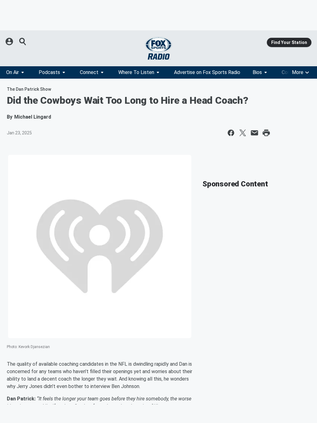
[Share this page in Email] (254, 133)
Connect (89, 72)
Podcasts (49, 72)
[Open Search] (23, 41)
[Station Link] (158, 48)
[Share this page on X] (242, 133)
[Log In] (10, 41)
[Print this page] (266, 133)
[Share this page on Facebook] (231, 133)
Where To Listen (136, 72)
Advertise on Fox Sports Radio (207, 72)
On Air (12, 72)
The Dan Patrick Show (29, 89)
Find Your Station (289, 42)
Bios (257, 72)
